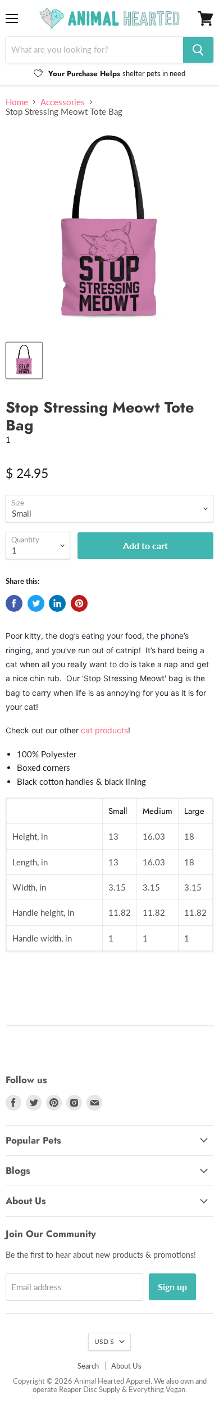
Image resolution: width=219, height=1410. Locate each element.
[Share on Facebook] (14, 603)
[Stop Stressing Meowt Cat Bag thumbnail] (24, 360)
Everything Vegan (157, 1389)
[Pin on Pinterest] (79, 603)
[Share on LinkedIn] (57, 603)
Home (17, 102)
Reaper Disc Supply (89, 1389)
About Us (126, 1365)
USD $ (104, 1341)
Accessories (62, 102)
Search (88, 1365)
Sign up (172, 1286)
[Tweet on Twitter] (36, 603)
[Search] (198, 50)
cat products (104, 730)
